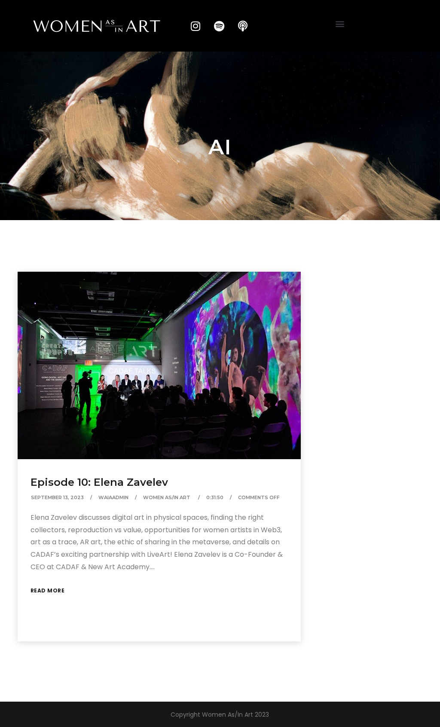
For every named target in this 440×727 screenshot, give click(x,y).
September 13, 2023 (57, 497)
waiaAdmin (113, 497)
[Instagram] (195, 26)
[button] (340, 24)
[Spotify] (219, 26)
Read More (48, 590)
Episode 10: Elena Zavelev (99, 482)
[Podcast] (243, 26)
